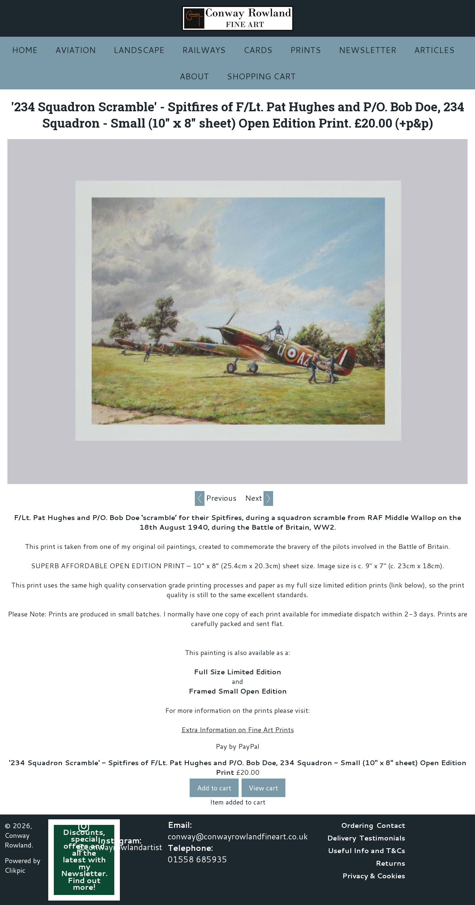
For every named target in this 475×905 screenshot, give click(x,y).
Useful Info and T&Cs (366, 850)
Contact (390, 825)
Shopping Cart (261, 76)
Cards (257, 50)
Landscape (139, 50)
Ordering (357, 825)
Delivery (341, 838)
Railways (204, 50)
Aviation (75, 50)
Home (24, 50)
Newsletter (367, 50)
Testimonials (382, 838)
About (194, 76)
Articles (434, 50)
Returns (390, 863)
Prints (305, 50)
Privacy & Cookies (373, 876)
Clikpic (15, 870)
